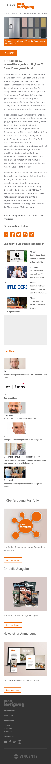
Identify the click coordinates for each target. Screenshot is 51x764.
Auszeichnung (10, 215)
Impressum (8, 728)
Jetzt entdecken (13, 560)
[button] (45, 6)
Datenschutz (8, 731)
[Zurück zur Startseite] (25, 6)
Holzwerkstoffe (25, 215)
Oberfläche (38, 215)
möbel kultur (8, 716)
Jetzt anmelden (12, 690)
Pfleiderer (8, 218)
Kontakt (7, 726)
